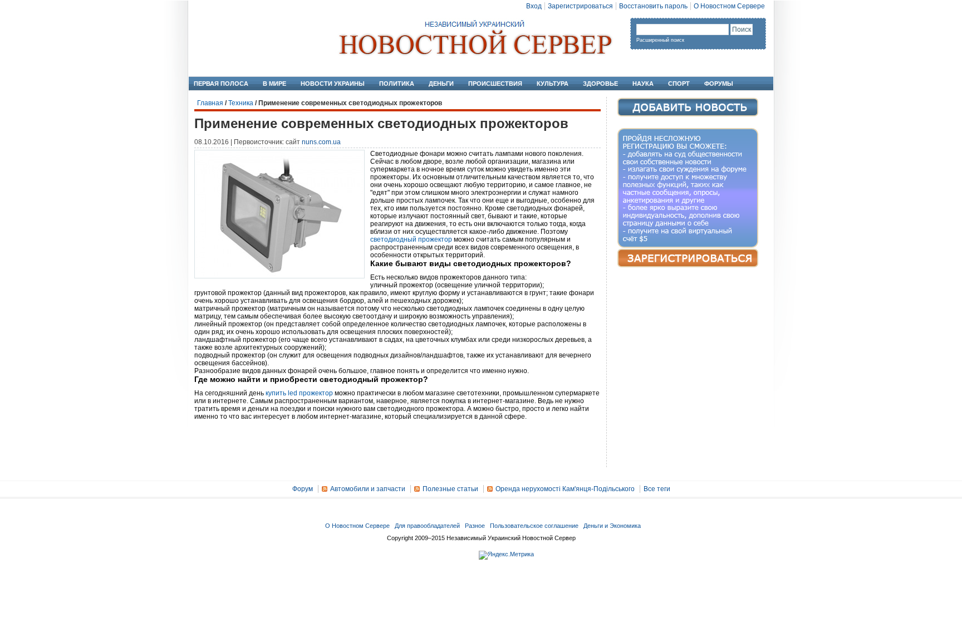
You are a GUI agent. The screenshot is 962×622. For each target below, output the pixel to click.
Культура (552, 83)
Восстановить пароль (653, 6)
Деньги (441, 83)
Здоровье (600, 83)
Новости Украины (333, 83)
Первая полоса (221, 83)
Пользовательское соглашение (534, 525)
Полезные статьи (450, 489)
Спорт (679, 83)
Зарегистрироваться (580, 6)
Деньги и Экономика (612, 525)
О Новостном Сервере (729, 6)
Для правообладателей (427, 525)
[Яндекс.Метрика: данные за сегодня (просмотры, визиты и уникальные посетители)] (506, 555)
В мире (274, 83)
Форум (302, 489)
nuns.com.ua (321, 142)
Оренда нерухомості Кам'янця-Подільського (565, 489)
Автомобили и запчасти (367, 489)
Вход (534, 6)
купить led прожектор (299, 393)
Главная (210, 103)
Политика (396, 83)
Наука (643, 83)
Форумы (718, 83)
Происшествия (495, 83)
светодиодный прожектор (411, 239)
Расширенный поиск (660, 40)
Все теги (657, 489)
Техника (240, 103)
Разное (475, 525)
